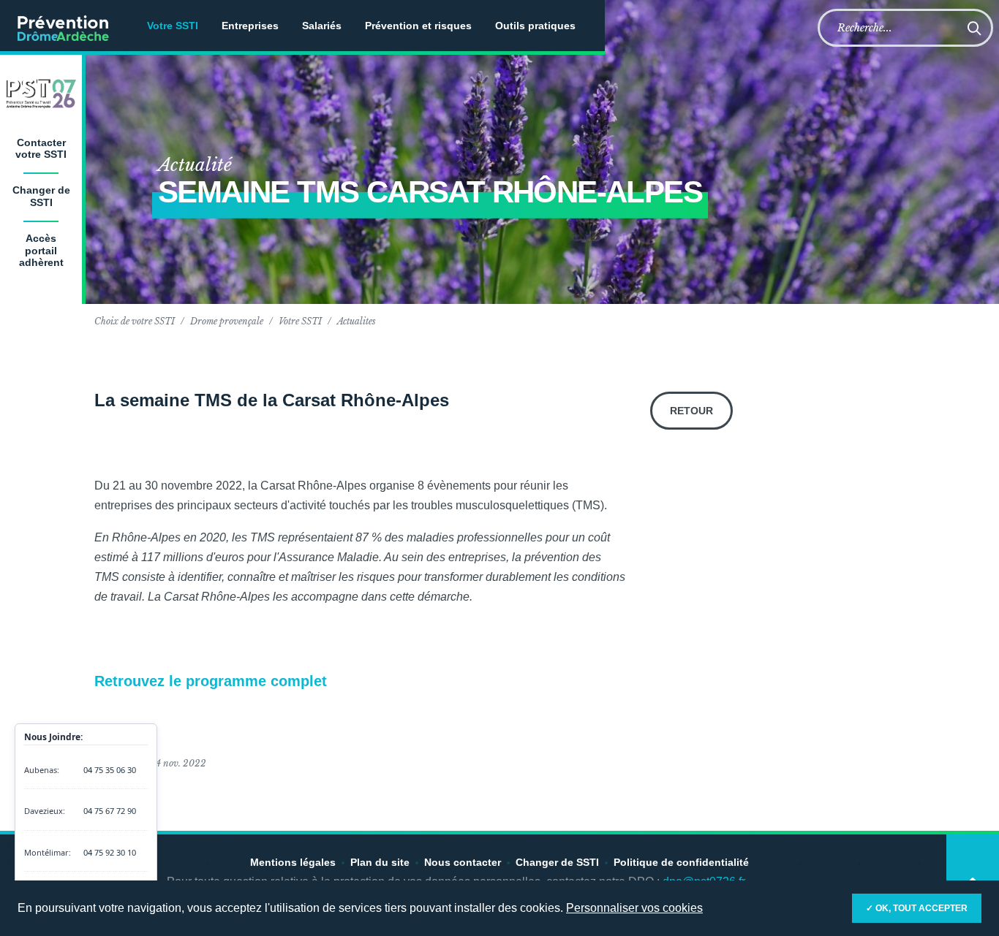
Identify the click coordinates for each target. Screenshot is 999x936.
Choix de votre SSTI (134, 321)
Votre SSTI (300, 321)
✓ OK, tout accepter (917, 908)
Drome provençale (226, 321)
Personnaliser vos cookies (634, 908)
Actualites (356, 321)
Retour (691, 410)
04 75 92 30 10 (109, 852)
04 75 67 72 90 (109, 810)
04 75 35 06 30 (109, 769)
